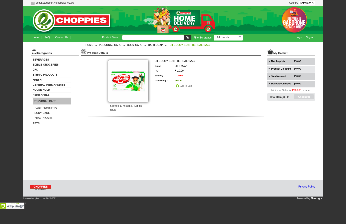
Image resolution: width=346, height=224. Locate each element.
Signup (310, 37)
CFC (35, 69)
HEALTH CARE (43, 117)
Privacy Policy (306, 186)
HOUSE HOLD (41, 89)
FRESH (37, 79)
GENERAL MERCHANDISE (49, 84)
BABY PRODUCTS (45, 108)
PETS (36, 123)
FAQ (47, 37)
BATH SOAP (155, 45)
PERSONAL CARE (110, 45)
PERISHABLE (41, 94)
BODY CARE (134, 45)
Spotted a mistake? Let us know (126, 107)
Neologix (316, 198)
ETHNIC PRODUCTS (45, 74)
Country (293, 2)
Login (299, 37)
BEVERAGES (41, 59)
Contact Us (61, 37)
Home (35, 37)
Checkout (304, 96)
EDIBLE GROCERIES (46, 64)
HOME (89, 45)
